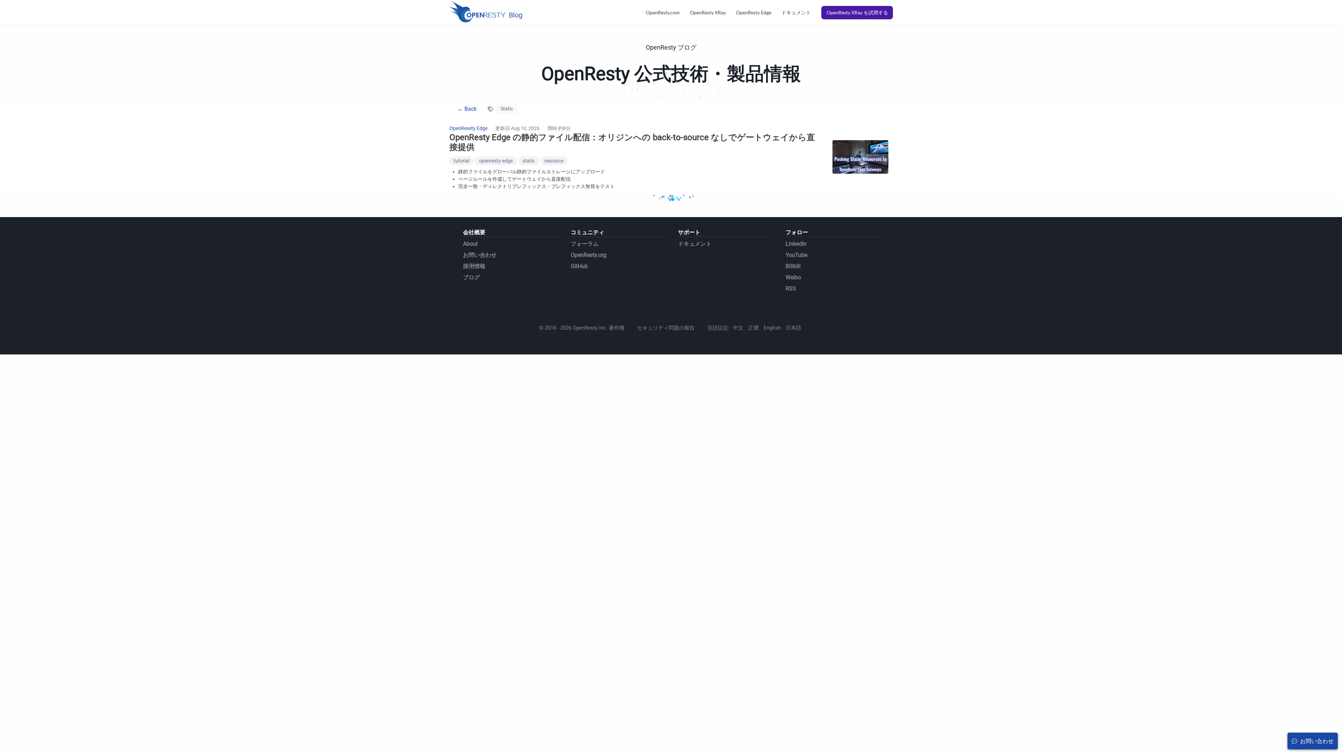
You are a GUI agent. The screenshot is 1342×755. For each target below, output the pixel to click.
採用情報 (474, 266)
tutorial (461, 161)
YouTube (796, 255)
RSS (791, 288)
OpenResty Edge (753, 12)
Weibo (793, 277)
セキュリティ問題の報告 (666, 328)
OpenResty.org (588, 255)
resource (553, 161)
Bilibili (793, 266)
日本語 (793, 328)
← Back (467, 109)
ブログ (471, 277)
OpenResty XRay (708, 12)
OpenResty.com (663, 12)
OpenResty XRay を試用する (857, 12)
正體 (753, 328)
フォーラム (585, 243)
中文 (738, 328)
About (470, 243)
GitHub (579, 266)
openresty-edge (496, 161)
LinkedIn (796, 243)
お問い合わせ (480, 255)
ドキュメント (796, 12)
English (772, 328)
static (528, 161)
